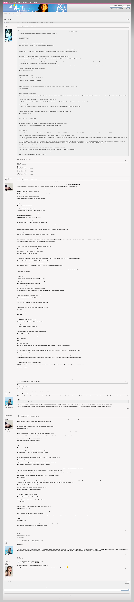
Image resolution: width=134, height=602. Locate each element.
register (128, 5)
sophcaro (27, 15)
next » (129, 583)
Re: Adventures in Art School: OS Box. (28, 177)
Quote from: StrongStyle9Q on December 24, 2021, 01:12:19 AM (31, 28)
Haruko (7, 25)
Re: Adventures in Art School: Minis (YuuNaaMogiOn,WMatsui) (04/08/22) (35, 391)
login (124, 5)
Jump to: (119, 589)
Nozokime (8, 561)
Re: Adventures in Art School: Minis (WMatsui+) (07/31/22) (31, 540)
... (7, 19)
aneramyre (8, 392)
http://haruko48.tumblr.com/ (21, 164)
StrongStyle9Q (9, 178)
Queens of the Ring (20, 388)
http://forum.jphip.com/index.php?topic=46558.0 (25, 174)
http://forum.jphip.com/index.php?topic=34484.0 (25, 168)
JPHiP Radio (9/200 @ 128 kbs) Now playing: (16, 13)
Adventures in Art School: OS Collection (23, 386)
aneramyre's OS (20, 558)
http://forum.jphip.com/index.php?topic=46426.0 (25, 171)
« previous (126, 583)
